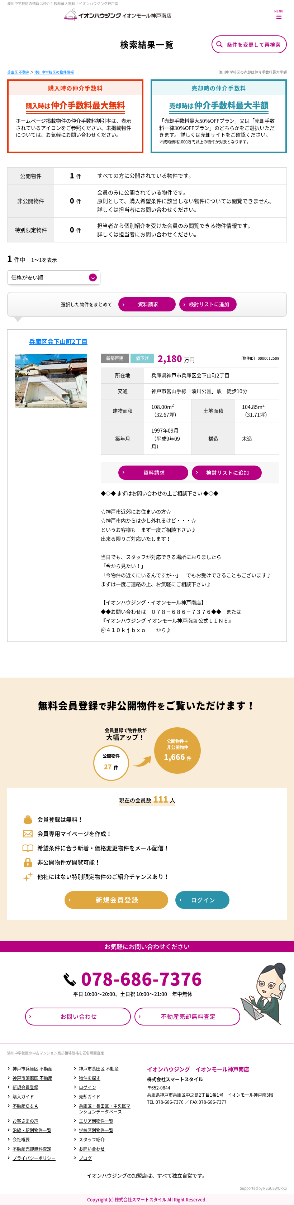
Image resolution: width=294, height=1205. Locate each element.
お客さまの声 (25, 1121)
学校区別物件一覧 (96, 1130)
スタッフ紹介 (92, 1139)
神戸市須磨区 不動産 (32, 1078)
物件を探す (89, 1078)
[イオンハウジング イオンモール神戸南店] (117, 15)
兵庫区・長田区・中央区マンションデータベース (105, 1109)
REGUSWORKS (275, 1188)
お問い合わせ (92, 1149)
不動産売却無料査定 (32, 1149)
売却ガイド (89, 1096)
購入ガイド (23, 1096)
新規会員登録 (25, 1087)
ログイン (87, 1087)
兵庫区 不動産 (18, 72)
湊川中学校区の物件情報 (54, 72)
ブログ (85, 1158)
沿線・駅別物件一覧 (32, 1130)
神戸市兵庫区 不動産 (32, 1069)
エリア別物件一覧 (96, 1121)
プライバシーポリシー (34, 1158)
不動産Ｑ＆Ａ (25, 1106)
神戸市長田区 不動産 (99, 1069)
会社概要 (21, 1139)
